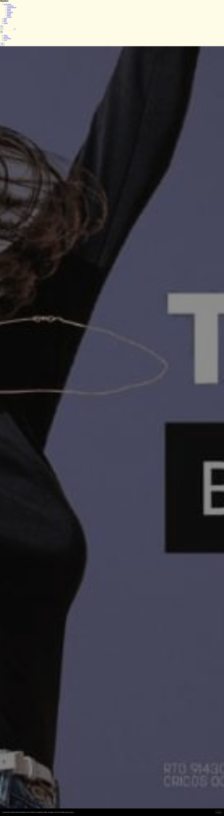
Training (9, 17)
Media (8, 15)
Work (5, 20)
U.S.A (5, 40)
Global (5, 35)
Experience (10, 12)
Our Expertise (7, 4)
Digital (9, 10)
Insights (9, 13)
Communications (11, 7)
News (5, 21)
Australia (6, 37)
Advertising (10, 6)
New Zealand (7, 38)
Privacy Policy (70, 812)
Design (9, 9)
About (5, 18)
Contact (6, 23)
